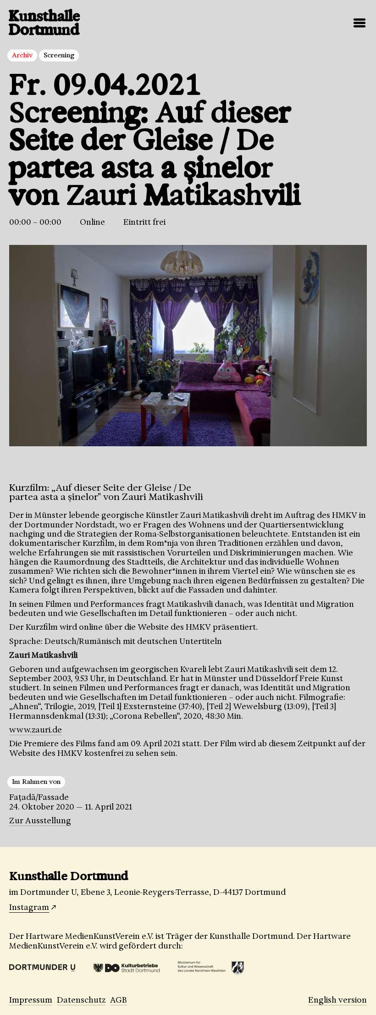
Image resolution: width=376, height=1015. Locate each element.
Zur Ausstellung (40, 820)
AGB (118, 999)
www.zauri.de (35, 729)
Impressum (30, 999)
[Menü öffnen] (359, 23)
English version (337, 999)
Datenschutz (81, 999)
